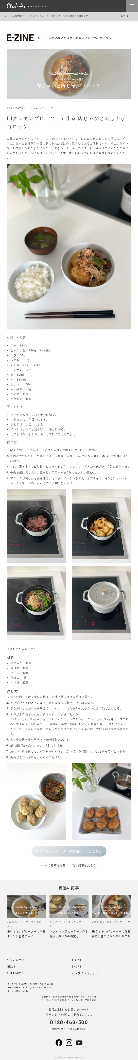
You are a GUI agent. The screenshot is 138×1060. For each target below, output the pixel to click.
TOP (6, 16)
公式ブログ (18, 16)
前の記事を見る (55, 865)
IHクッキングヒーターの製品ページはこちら (69, 851)
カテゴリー (127, 16)
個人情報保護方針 (62, 996)
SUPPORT (14, 973)
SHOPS (77, 966)
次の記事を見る (82, 865)
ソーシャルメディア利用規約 (81, 1000)
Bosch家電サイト (36, 6)
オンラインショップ (85, 973)
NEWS (11, 966)
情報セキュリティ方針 (85, 996)
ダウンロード (16, 959)
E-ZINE (77, 959)
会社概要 (46, 996)
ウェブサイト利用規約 (53, 1000)
